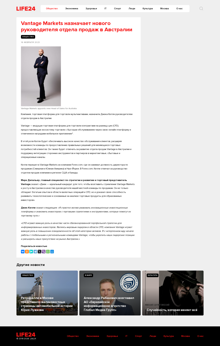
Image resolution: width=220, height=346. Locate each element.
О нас (179, 8)
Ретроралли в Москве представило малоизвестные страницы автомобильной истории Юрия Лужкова (47, 304)
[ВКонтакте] (23, 251)
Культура (148, 8)
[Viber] (43, 251)
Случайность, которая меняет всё (172, 310)
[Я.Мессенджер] (31, 251)
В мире (88, 275)
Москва (164, 8)
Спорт (117, 8)
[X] (39, 251)
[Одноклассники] (27, 251)
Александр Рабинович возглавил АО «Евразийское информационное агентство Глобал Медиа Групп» (109, 304)
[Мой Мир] (52, 251)
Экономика (71, 8)
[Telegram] (35, 251)
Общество (52, 8)
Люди (132, 8)
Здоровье (91, 8)
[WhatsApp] (48, 251)
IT (105, 8)
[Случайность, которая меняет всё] (173, 293)
